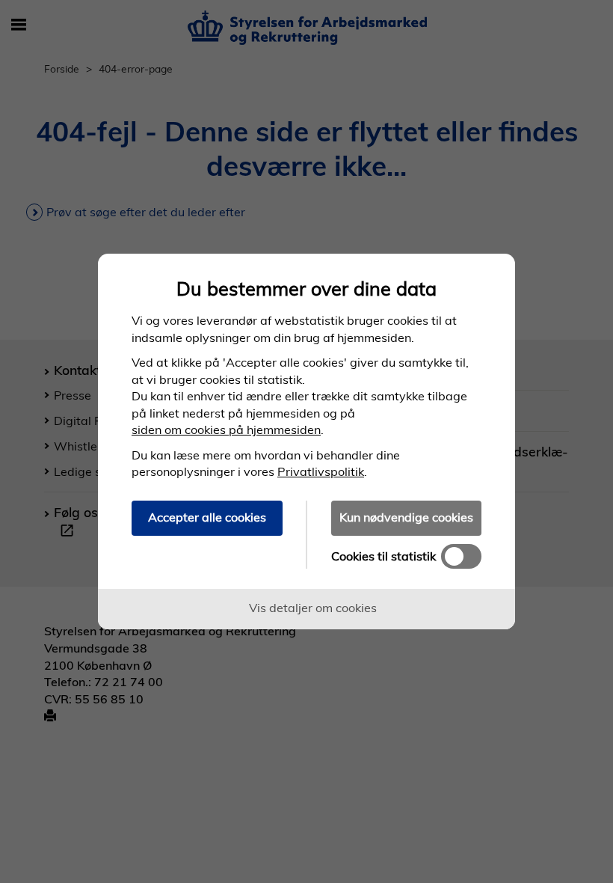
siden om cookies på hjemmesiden (226, 429)
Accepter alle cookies (207, 517)
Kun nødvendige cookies (406, 517)
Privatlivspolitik (320, 471)
